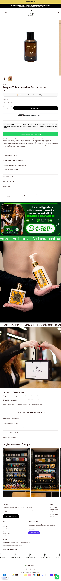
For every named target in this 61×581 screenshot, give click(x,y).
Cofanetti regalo (54, 514)
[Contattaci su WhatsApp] (57, 577)
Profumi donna (54, 507)
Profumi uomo (54, 509)
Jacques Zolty (6, 84)
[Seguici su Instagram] (30, 569)
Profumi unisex (54, 512)
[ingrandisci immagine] (54, 71)
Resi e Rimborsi (6, 533)
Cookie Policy (6, 528)
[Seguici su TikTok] (34, 569)
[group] (30, 219)
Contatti (5, 524)
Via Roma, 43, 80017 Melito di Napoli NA (20, 542)
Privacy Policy (6, 526)
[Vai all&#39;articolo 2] (10, 78)
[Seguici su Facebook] (26, 569)
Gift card (52, 516)
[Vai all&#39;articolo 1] (5, 78)
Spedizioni (5, 535)
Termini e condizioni (7, 531)
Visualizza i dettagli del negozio (11, 169)
